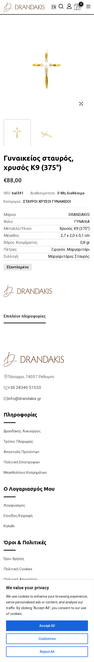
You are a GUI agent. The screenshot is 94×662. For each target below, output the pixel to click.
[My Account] (69, 6)
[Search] (61, 6)
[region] (47, 621)
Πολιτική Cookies (18, 569)
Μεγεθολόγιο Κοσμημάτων (25, 472)
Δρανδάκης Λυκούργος (22, 431)
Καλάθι (9, 526)
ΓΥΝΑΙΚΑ (82, 221)
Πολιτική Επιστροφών (22, 462)
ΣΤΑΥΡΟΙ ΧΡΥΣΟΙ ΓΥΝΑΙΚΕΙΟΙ (47, 201)
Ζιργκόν (58, 249)
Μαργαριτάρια (60, 256)
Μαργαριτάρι (78, 249)
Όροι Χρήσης (14, 559)
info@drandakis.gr (24, 398)
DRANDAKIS (79, 214)
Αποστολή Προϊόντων (21, 452)
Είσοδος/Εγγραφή (18, 516)
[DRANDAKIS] (28, 291)
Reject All (47, 652)
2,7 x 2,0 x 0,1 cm (75, 235)
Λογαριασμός (14, 505)
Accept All (47, 626)
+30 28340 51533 (24, 387)
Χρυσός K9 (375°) (75, 228)
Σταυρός (82, 256)
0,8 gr (85, 242)
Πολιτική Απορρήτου (21, 579)
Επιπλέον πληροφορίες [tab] (25, 316)
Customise (47, 639)
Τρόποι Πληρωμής (18, 441)
